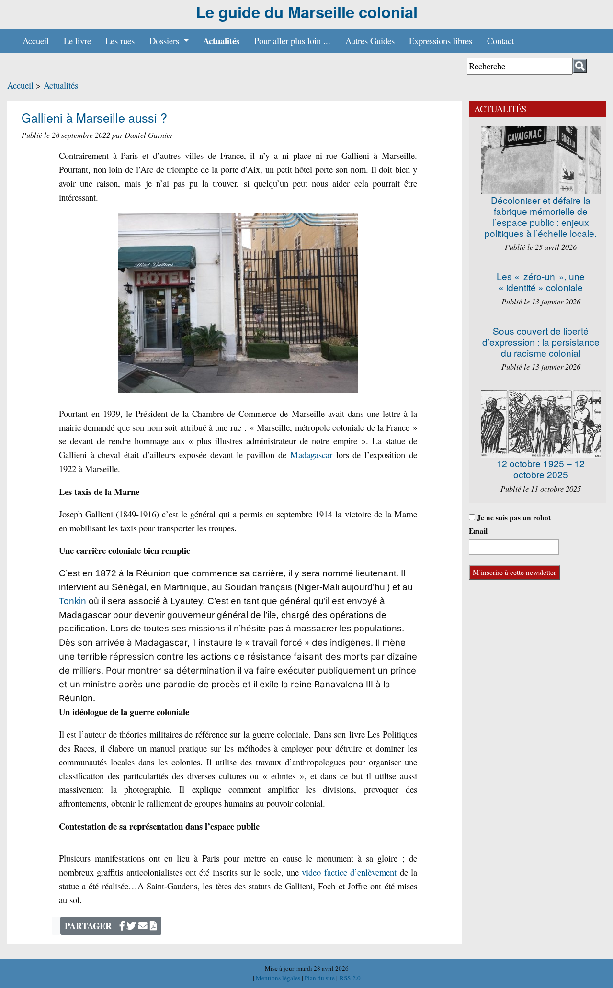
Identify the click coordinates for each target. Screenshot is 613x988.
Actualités (221, 40)
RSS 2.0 (349, 978)
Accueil (36, 40)
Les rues (120, 40)
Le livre (77, 40)
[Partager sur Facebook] (122, 925)
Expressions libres (440, 40)
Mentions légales (279, 978)
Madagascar (311, 454)
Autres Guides (370, 40)
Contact (500, 40)
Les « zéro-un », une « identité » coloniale (541, 281)
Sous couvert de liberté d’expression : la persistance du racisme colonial (541, 341)
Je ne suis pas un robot (513, 517)
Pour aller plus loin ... (292, 40)
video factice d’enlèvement (349, 872)
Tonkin (72, 601)
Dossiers (165, 40)
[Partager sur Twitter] (131, 925)
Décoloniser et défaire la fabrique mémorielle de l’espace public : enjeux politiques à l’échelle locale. (541, 216)
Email (478, 531)
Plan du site (320, 978)
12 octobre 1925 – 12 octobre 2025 (541, 469)
